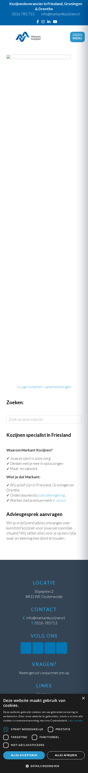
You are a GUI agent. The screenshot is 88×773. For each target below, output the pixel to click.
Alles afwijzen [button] (66, 755)
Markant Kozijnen (28, 28)
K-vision (59, 500)
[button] (44, 766)
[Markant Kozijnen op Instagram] (37, 648)
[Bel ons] (32, 21)
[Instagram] (43, 21)
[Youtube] (55, 21)
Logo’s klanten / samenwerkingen (45, 387)
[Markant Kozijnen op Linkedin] (49, 648)
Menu (77, 38)
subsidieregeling (51, 495)
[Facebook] (38, 21)
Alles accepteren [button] (24, 755)
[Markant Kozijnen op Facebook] (26, 648)
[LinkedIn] (48, 21)
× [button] (83, 698)
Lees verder (75, 720)
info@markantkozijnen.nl (45, 618)
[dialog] (44, 733)
